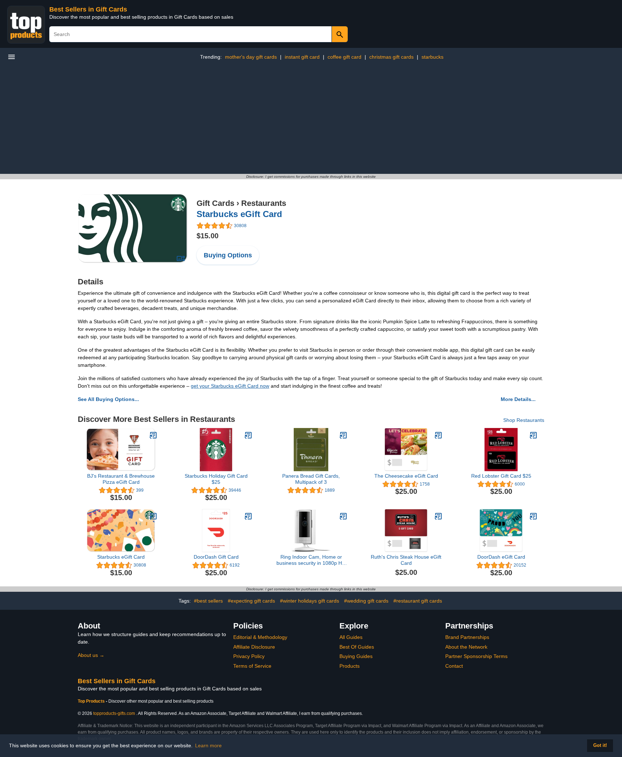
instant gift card (302, 57)
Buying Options (228, 255)
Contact (454, 666)
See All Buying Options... (108, 399)
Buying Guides (356, 656)
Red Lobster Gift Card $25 (501, 476)
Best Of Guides (356, 647)
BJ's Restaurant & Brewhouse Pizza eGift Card (121, 479)
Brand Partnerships (467, 637)
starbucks (432, 57)
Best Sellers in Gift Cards (88, 9)
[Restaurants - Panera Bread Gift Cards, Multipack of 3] (343, 435)
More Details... (518, 399)
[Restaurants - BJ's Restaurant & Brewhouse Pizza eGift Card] (153, 435)
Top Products (92, 701)
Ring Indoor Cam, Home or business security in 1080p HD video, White (311, 560)
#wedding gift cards (366, 601)
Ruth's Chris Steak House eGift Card (406, 560)
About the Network (466, 647)
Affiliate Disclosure (254, 647)
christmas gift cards (391, 57)
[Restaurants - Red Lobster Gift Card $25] (533, 435)
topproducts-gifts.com (114, 713)
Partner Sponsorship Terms (476, 656)
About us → (91, 655)
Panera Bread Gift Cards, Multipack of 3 (311, 479)
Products (349, 666)
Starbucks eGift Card (239, 214)
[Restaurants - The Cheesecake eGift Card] (438, 435)
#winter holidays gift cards (309, 601)
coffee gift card (344, 57)
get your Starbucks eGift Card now (230, 386)
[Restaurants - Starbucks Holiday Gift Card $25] (248, 435)
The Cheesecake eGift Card (406, 476)
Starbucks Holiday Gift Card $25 (216, 479)
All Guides (350, 637)
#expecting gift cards (251, 601)
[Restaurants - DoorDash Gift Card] (248, 516)
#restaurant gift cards (417, 601)
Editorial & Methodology (260, 637)
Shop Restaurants (523, 420)
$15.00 (207, 236)
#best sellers (208, 601)
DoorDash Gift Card (216, 557)
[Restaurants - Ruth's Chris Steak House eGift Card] (438, 516)
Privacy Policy (249, 656)
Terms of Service (252, 666)
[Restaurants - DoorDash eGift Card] (533, 516)
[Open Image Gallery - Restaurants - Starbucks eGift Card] (180, 258)
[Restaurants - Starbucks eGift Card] (133, 228)
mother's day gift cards (251, 57)
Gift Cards (215, 203)
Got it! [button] (600, 745)
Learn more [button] (208, 745)
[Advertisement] (311, 119)
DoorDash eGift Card (501, 557)
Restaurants (263, 203)
